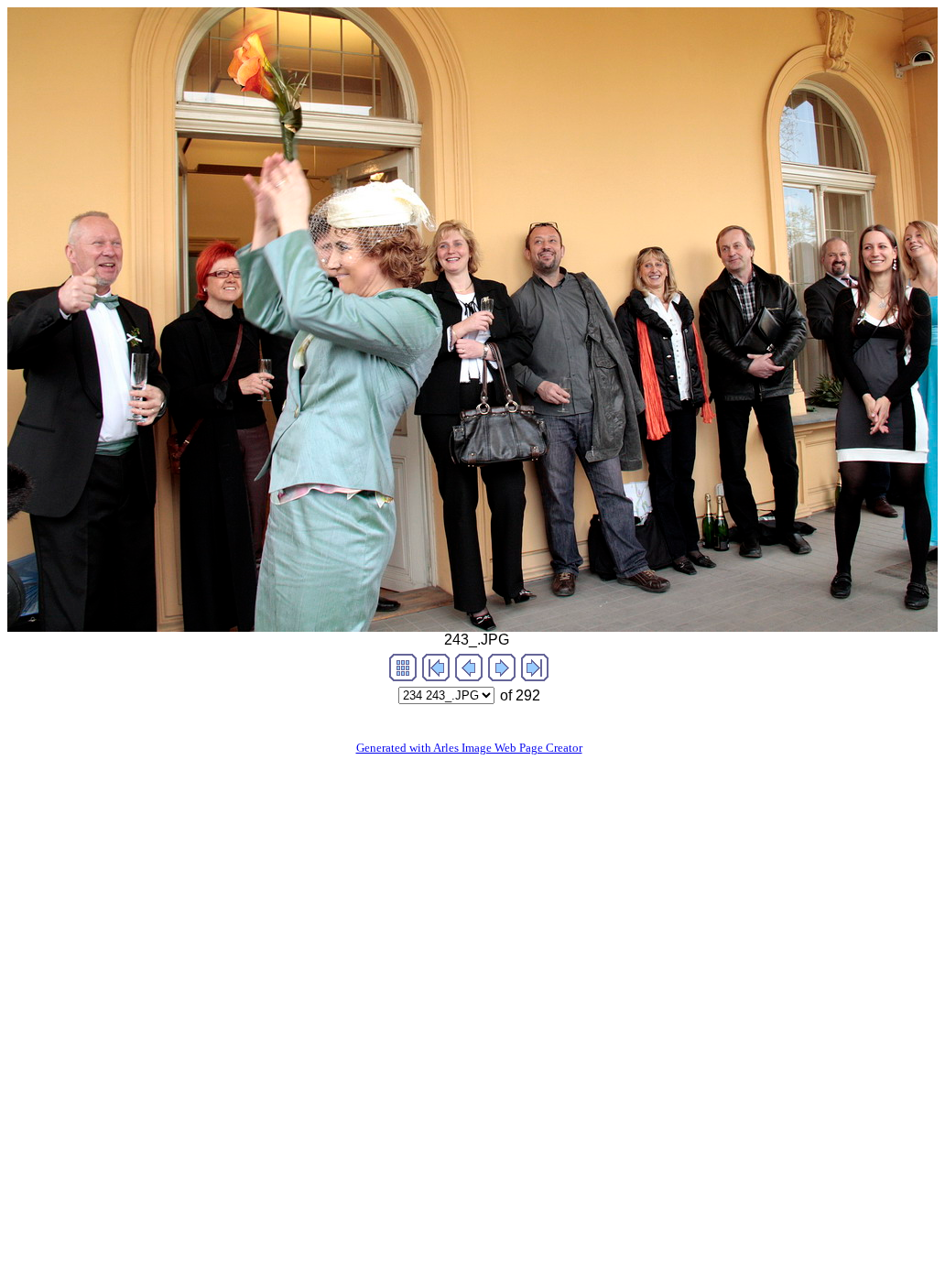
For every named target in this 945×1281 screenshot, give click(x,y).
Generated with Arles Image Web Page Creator (469, 747)
